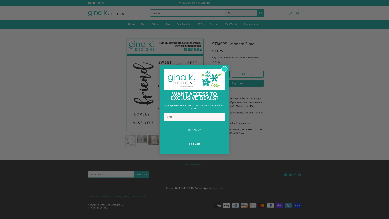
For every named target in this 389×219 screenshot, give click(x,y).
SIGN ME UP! (194, 129)
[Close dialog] (224, 69)
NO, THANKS (194, 144)
